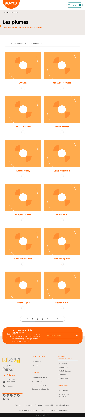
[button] (16, 44)
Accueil (6, 12)
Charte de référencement (58, 411)
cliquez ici (25, 341)
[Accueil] (11, 5)
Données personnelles (24, 405)
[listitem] (4, 395)
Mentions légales (63, 405)
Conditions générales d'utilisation (32, 411)
